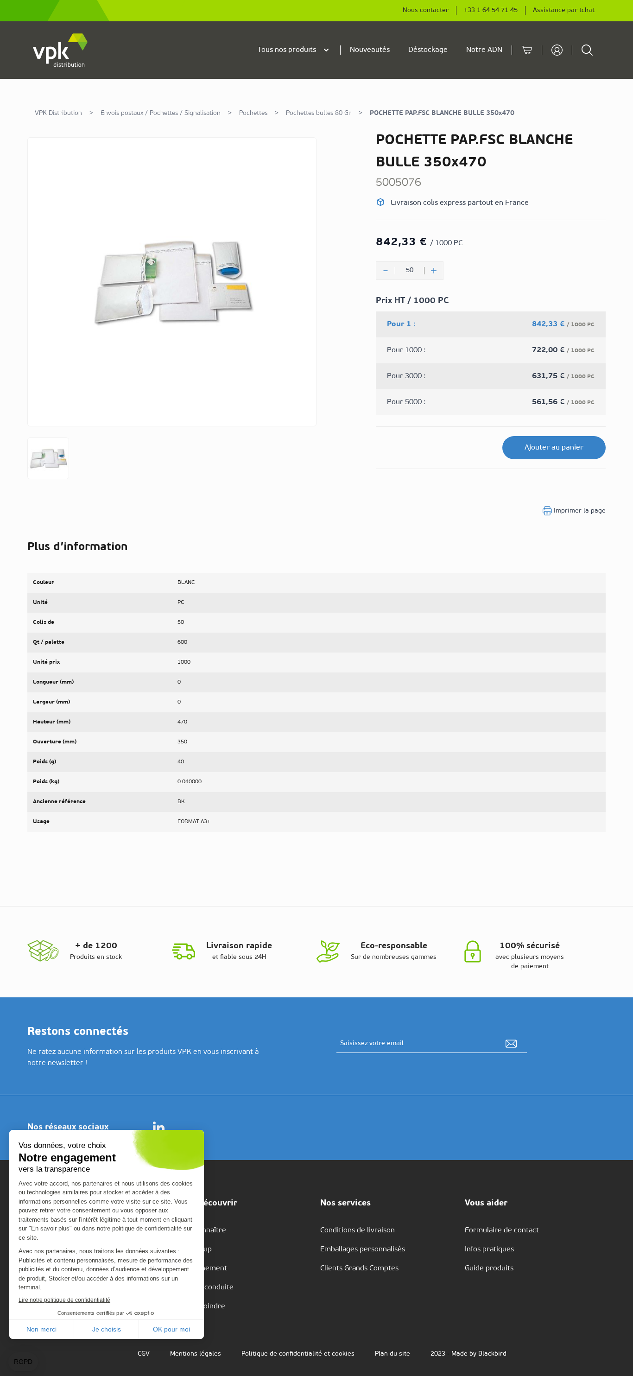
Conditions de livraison (357, 1230)
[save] (511, 1043)
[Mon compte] (557, 50)
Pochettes (253, 113)
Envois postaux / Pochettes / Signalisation (161, 113)
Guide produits (489, 1268)
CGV (144, 1354)
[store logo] (60, 50)
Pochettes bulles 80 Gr (318, 113)
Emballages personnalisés (362, 1249)
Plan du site (392, 1354)
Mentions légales (195, 1354)
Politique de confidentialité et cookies (297, 1354)
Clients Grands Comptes (359, 1268)
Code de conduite (205, 1287)
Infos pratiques (489, 1249)
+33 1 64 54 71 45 (491, 10)
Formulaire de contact (502, 1230)
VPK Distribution (58, 113)
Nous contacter (426, 10)
